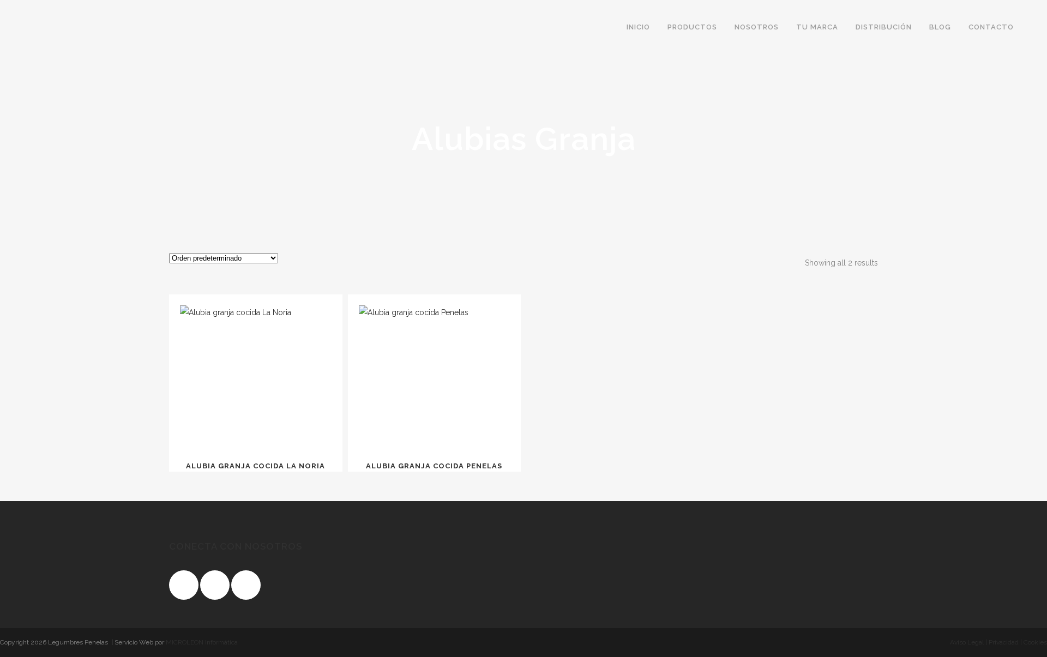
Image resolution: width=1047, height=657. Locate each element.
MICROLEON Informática (202, 642)
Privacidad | (1004, 642)
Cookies (1034, 642)
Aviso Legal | (968, 642)
